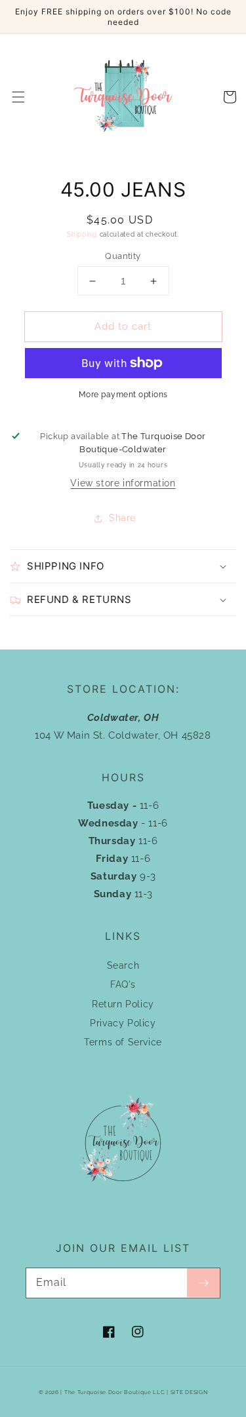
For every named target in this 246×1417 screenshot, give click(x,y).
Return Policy (123, 1004)
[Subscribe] (203, 1282)
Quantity (122, 256)
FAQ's (123, 984)
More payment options (123, 394)
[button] (18, 97)
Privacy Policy (122, 1023)
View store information (122, 483)
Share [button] (122, 518)
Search (123, 965)
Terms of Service (123, 1042)
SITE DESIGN (189, 1392)
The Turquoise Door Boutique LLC (114, 1392)
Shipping (82, 234)
